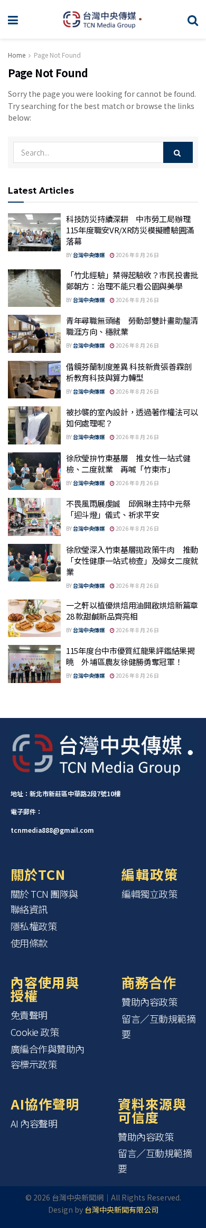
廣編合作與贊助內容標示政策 (48, 1056)
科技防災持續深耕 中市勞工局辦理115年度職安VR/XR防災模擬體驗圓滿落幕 (130, 230)
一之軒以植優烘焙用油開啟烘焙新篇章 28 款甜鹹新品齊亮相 (132, 610)
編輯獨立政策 (149, 893)
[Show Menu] (13, 19)
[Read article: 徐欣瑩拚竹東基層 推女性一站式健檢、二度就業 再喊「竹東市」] (34, 471)
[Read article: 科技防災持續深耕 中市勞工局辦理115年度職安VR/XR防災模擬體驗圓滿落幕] (34, 232)
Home (16, 54)
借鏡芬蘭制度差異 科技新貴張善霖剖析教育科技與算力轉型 (129, 372)
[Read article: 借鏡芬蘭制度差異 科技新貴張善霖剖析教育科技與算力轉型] (34, 380)
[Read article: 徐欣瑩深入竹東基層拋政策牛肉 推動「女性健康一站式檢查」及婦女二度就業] (34, 563)
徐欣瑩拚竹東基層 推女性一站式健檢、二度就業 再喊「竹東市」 (128, 463)
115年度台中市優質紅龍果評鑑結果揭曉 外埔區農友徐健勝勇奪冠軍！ (130, 656)
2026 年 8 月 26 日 (137, 255)
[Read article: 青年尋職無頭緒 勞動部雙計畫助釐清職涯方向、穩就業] (34, 334)
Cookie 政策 (35, 1032)
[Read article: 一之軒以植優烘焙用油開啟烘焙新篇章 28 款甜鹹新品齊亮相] (34, 618)
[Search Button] (193, 19)
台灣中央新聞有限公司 (121, 1209)
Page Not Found (57, 54)
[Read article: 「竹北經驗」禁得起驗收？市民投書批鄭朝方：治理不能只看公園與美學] (34, 288)
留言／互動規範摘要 (158, 1026)
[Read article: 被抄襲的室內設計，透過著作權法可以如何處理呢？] (34, 425)
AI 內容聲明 (34, 1123)
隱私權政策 (34, 926)
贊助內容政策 (149, 1001)
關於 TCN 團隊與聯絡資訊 (45, 901)
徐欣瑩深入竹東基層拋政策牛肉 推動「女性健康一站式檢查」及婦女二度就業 (132, 560)
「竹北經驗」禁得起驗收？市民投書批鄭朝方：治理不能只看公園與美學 (132, 280)
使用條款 (29, 943)
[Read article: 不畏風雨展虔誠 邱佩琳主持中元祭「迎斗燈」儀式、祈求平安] (34, 517)
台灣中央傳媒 (89, 255)
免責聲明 (29, 1015)
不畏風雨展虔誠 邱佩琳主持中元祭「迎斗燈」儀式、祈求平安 (128, 509)
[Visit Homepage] (103, 19)
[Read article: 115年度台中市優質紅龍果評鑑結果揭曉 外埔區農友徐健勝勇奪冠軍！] (34, 664)
